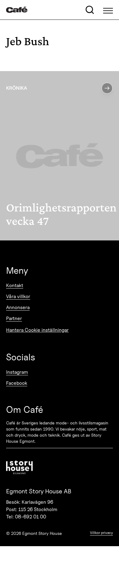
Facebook (16, 383)
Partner (14, 318)
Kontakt (14, 285)
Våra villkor (18, 296)
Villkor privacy (101, 532)
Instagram (17, 372)
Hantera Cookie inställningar (37, 330)
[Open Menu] (108, 9)
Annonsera (18, 307)
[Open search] (90, 10)
